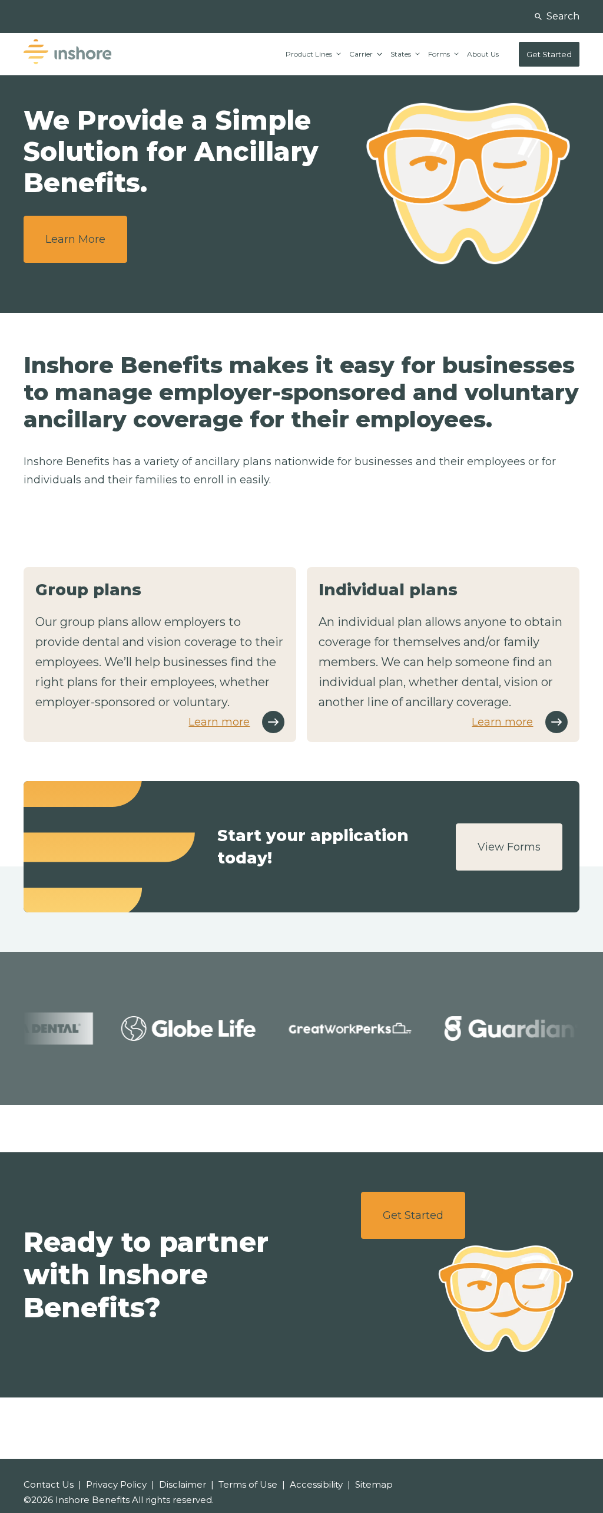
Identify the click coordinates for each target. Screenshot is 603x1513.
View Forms (509, 846)
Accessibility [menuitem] (316, 1484)
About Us (483, 54)
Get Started (413, 1215)
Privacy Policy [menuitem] (116, 1484)
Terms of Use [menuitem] (247, 1484)
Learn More (75, 239)
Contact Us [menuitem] (49, 1484)
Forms (440, 54)
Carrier (362, 54)
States (401, 54)
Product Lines (310, 54)
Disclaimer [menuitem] (182, 1484)
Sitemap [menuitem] (374, 1484)
